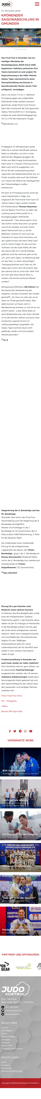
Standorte (5, 1043)
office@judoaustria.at (13, 1011)
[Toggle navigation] (37, 4)
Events (4, 1034)
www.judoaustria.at (12, 1014)
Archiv (3, 1062)
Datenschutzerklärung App (11, 1071)
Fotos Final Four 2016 (11, 696)
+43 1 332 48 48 (11, 1007)
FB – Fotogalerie (9, 701)
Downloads (5, 1040)
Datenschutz (6, 1068)
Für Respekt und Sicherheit (12, 1049)
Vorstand (4, 1028)
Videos (4, 706)
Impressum (5, 1065)
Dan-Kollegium (7, 1031)
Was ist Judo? (6, 1046)
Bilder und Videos (8, 1037)
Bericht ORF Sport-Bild (11, 711)
